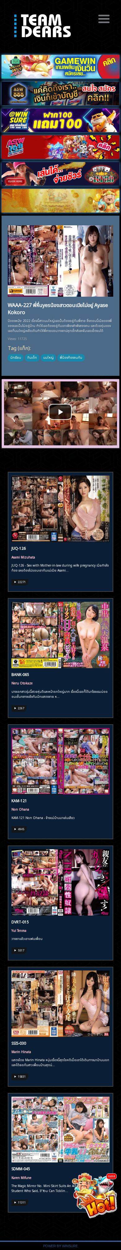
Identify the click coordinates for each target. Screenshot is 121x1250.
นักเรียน (15, 357)
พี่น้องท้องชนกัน (71, 357)
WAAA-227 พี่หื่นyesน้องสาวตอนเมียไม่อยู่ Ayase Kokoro (58, 308)
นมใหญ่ (48, 357)
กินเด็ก (32, 357)
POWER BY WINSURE (60, 1246)
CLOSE (111, 1176)
